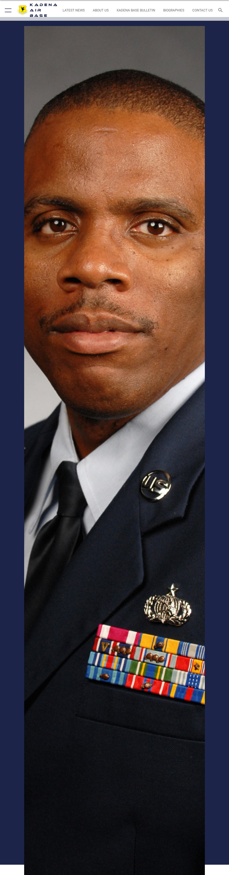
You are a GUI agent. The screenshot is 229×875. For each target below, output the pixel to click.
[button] (7, 10)
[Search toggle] (221, 10)
